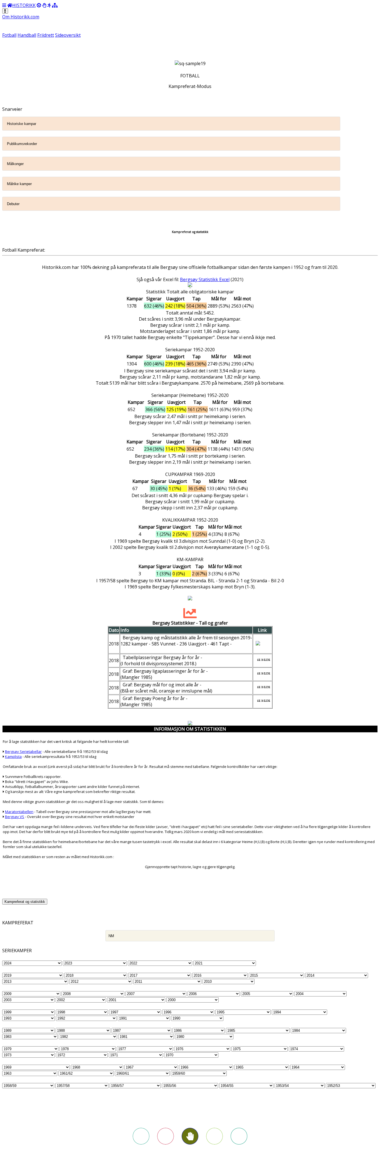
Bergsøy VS (14, 816)
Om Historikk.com (20, 17)
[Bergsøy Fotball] (39, 5)
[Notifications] (5, 11)
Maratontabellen (19, 811)
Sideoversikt (68, 35)
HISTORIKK (24, 5)
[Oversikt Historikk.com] (55, 5)
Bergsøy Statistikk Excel (205, 279)
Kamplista (13, 756)
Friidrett (45, 35)
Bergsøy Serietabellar (23, 751)
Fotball (9, 35)
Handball (27, 35)
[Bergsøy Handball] (44, 5)
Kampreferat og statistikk (24, 902)
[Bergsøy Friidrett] (49, 5)
